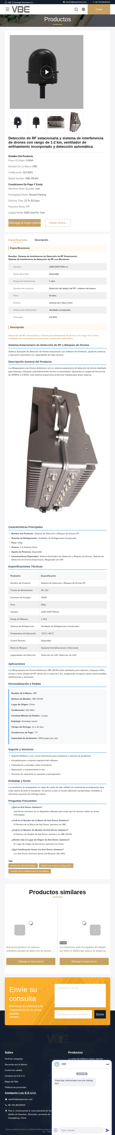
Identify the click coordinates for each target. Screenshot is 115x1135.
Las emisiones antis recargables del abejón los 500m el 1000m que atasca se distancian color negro (83, 949)
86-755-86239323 (102, 2)
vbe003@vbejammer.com (76, 2)
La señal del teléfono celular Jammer (85, 1059)
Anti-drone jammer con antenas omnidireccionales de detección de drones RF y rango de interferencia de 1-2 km (30, 949)
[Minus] (107, 1064)
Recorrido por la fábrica (16, 1064)
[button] (19, 930)
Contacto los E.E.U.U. (15, 1076)
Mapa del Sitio (11, 1081)
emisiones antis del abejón (23, 865)
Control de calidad (13, 1070)
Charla (99, 9)
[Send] (107, 1130)
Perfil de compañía (14, 1059)
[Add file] (56, 1130)
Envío (100, 1014)
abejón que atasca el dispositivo (56, 865)
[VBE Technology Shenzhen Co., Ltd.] (20, 9)
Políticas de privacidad (15, 1087)
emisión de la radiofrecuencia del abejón (29, 871)
